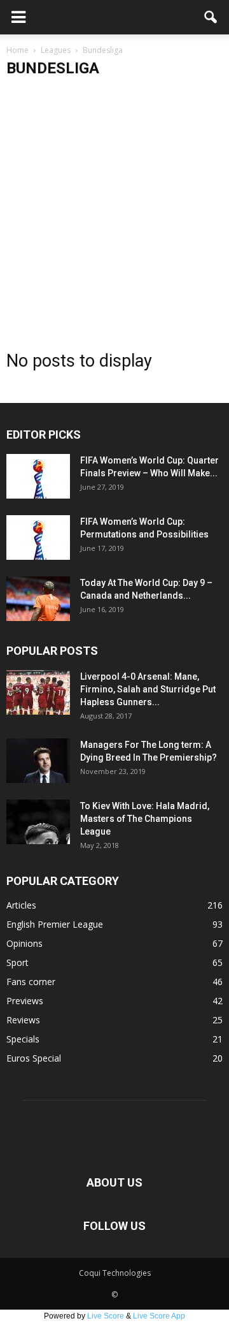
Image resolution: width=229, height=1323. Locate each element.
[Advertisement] (114, 208)
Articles (21, 905)
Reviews (23, 1020)
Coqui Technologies (115, 1273)
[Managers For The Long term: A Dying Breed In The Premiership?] (38, 760)
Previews (24, 1001)
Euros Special (33, 1058)
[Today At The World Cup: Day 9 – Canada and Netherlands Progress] (38, 598)
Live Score (105, 1316)
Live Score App (159, 1316)
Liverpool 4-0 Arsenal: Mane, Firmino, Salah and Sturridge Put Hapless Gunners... (148, 689)
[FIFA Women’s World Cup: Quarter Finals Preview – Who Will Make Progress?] (38, 476)
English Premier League (54, 924)
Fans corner (30, 982)
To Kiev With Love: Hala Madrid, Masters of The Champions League (144, 819)
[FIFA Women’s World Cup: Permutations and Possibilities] (38, 537)
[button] (211, 17)
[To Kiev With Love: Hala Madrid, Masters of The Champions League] (38, 822)
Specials (22, 1039)
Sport (17, 962)
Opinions (24, 943)
